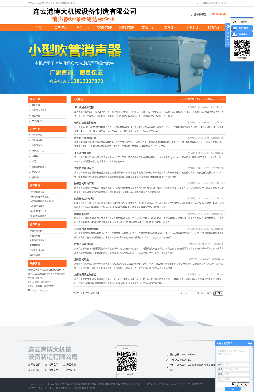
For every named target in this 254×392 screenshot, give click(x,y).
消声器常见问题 (39, 110)
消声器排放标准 (37, 192)
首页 (39, 28)
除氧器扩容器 (38, 151)
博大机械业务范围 (38, 211)
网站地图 (210, 3)
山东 (56, 388)
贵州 (89, 388)
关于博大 (60, 28)
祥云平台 (180, 384)
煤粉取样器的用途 (84, 168)
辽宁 (79, 388)
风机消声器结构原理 (39, 196)
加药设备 (36, 172)
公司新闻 (36, 105)
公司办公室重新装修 (85, 122)
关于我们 (53, 364)
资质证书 (170, 28)
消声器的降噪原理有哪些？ (42, 201)
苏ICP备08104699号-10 (154, 384)
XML (224, 3)
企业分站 (200, 3)
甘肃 (84, 388)
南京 (61, 388)
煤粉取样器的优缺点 (85, 137)
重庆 (93, 388)
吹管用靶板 (35, 245)
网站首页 (35, 364)
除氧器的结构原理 (84, 183)
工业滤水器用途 (82, 153)
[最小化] (250, 343)
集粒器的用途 (81, 259)
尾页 (209, 293)
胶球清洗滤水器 (39, 167)
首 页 (198, 99)
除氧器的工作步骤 (84, 198)
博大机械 (200, 384)
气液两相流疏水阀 (38, 216)
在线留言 (243, 28)
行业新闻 (36, 116)
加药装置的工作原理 (85, 274)
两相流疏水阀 (36, 231)
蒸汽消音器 (37, 135)
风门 (34, 161)
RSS (218, 3)
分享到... (243, 34)
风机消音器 (126, 28)
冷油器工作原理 (37, 206)
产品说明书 (37, 121)
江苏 (51, 388)
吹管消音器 (104, 28)
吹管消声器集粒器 (38, 240)
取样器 (35, 156)
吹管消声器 (35, 236)
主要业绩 (192, 28)
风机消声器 (110, 384)
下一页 (200, 293)
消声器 (101, 384)
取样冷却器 (35, 255)
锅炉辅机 (36, 177)
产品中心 (82, 28)
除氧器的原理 (81, 213)
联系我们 (214, 28)
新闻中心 (148, 28)
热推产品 (32, 388)
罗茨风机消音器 (37, 250)
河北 (75, 388)
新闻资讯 (35, 370)
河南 (70, 388)
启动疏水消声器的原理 (86, 229)
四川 (65, 388)
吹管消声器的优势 (84, 244)
